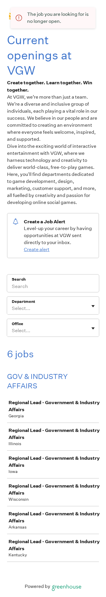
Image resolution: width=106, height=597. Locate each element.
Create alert (36, 249)
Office (17, 323)
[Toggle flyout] (93, 306)
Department (23, 301)
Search (19, 279)
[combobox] (12, 308)
